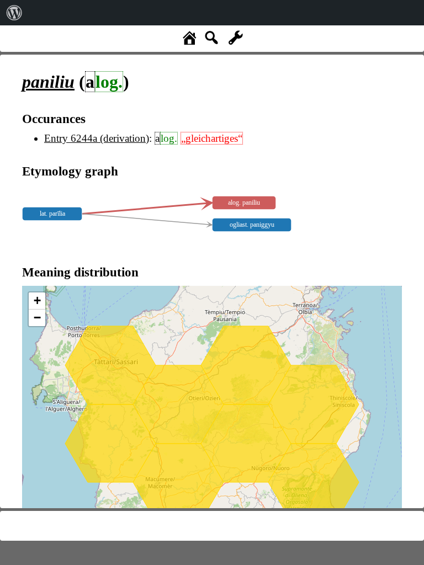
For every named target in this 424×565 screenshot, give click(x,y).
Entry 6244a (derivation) (96, 138)
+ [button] (37, 300)
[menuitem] (14, 12)
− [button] (37, 317)
